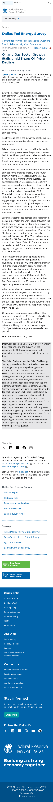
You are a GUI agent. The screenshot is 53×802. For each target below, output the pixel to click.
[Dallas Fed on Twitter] (6, 731)
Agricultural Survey (13, 542)
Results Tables (9, 44)
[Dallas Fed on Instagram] (26, 731)
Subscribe (11, 715)
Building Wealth (11, 603)
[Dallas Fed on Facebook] (19, 731)
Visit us (7, 620)
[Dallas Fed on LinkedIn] (13, 731)
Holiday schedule (11, 643)
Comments (35, 44)
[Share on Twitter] (4, 448)
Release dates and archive (16, 503)
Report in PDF (41, 47)
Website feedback (12, 687)
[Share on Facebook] (17, 448)
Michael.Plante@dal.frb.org (15, 463)
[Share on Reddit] (24, 448)
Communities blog (12, 612)
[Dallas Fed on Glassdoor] (40, 731)
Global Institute (11, 598)
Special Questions (41, 40)
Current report (11, 492)
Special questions (9, 74)
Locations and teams (13, 674)
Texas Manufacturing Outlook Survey (22, 531)
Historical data (11, 498)
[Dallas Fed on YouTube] (33, 731)
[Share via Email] (31, 448)
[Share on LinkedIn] (11, 448)
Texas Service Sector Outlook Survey (21, 537)
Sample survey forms (14, 513)
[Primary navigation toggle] (47, 10)
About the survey (12, 508)
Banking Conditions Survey (17, 547)
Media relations (11, 678)
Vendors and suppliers (14, 683)
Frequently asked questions (16, 669)
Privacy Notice (27, 796)
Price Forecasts (25, 40)
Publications (9, 625)
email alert (22, 471)
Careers (7, 648)
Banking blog (10, 607)
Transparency (10, 639)
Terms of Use (27, 793)
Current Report (9, 40)
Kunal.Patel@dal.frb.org (14, 466)
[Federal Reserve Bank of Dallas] (14, 11)
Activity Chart (23, 44)
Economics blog (11, 616)
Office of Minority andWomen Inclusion (14, 654)
